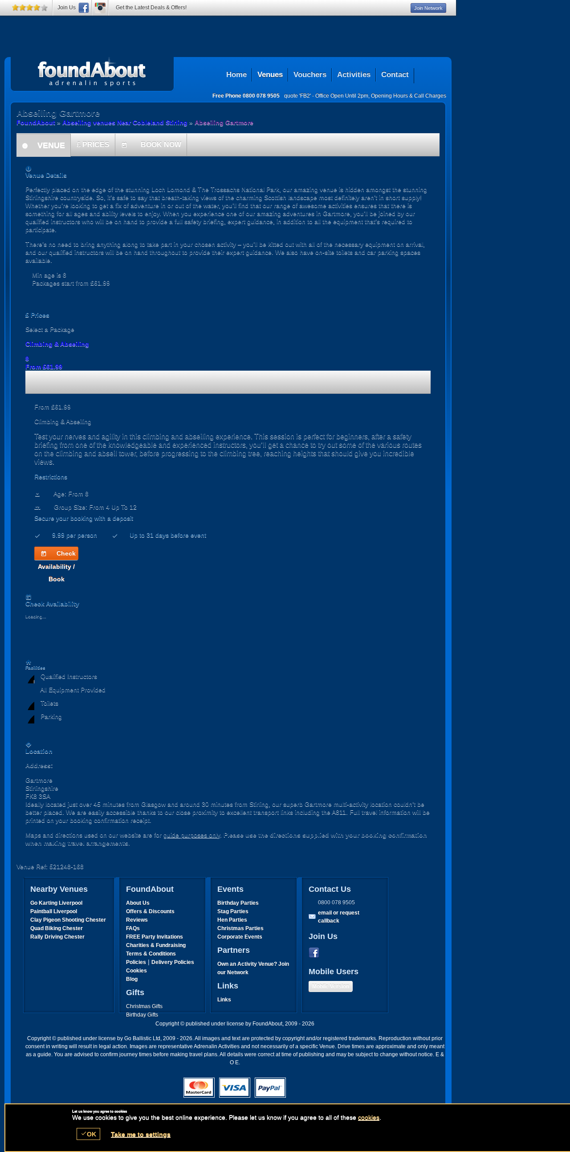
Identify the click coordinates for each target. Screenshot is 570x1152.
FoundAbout (35, 122)
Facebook (316, 953)
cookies (368, 1117)
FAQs (133, 928)
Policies (136, 962)
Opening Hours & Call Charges (408, 96)
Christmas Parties (240, 928)
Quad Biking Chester (56, 928)
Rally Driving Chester (57, 937)
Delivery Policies (172, 962)
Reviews (137, 920)
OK (88, 1134)
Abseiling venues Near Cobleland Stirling (124, 122)
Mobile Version (330, 986)
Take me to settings (141, 1134)
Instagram (100, 8)
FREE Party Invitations (154, 937)
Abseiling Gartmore (92, 72)
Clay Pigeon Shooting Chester (68, 920)
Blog (132, 979)
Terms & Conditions (151, 954)
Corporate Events (239, 937)
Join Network (428, 8)
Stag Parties (232, 911)
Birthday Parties (238, 903)
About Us (138, 903)
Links (224, 1000)
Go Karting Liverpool (56, 903)
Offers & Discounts (150, 911)
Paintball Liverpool (53, 911)
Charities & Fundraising (156, 945)
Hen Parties (232, 920)
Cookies (136, 971)
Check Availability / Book (57, 555)
